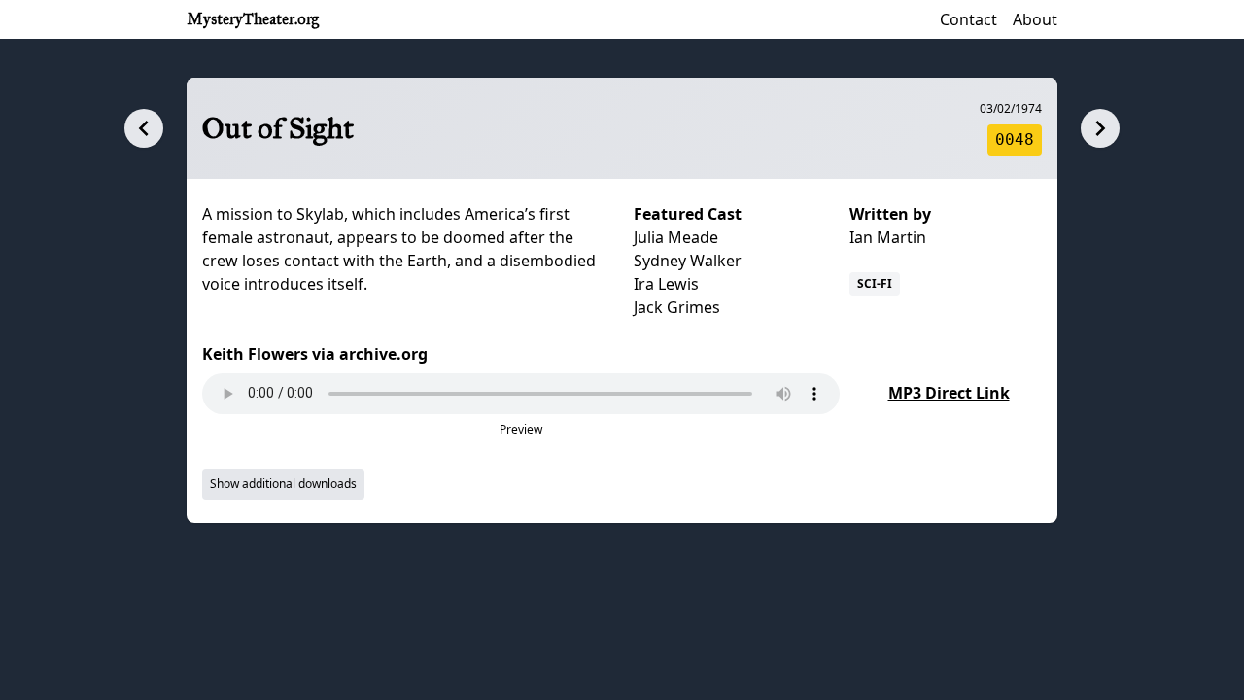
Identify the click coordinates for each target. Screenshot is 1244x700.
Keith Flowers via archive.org (315, 354)
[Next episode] (1100, 128)
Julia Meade (676, 237)
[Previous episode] (143, 128)
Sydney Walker (688, 260)
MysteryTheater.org (253, 19)
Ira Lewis (666, 284)
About (1035, 19)
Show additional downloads (283, 483)
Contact (968, 19)
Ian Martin (887, 237)
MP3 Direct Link (949, 392)
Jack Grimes (677, 307)
